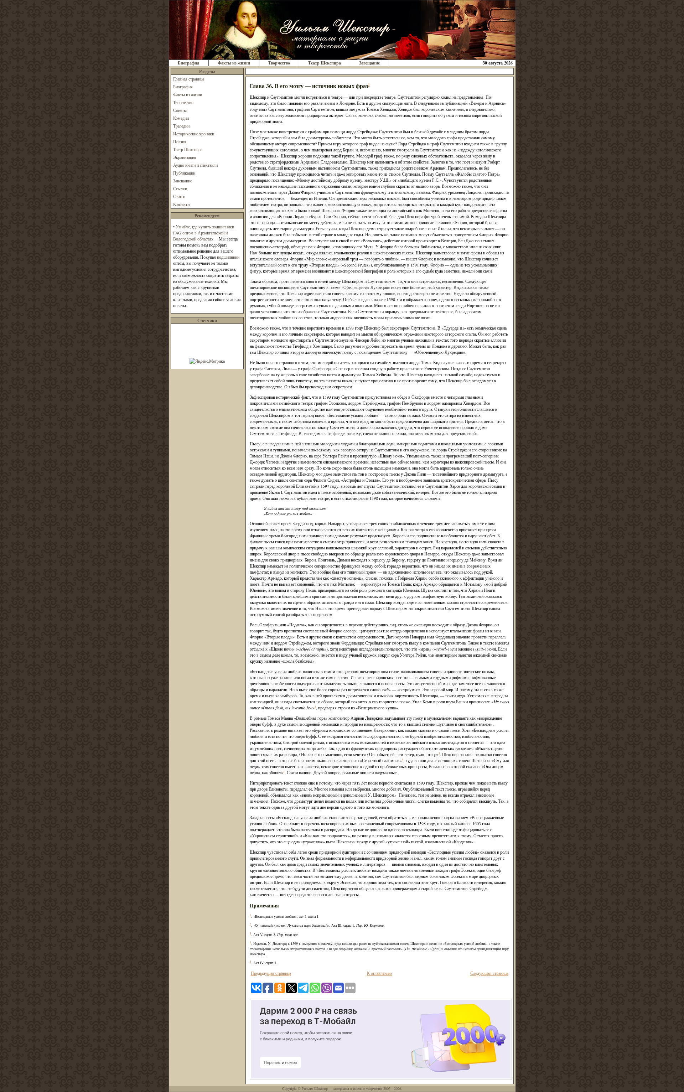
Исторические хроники (193, 133)
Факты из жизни (234, 63)
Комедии (181, 118)
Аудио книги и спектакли (195, 165)
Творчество (279, 63)
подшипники (228, 257)
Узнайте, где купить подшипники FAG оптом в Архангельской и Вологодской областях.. (203, 233)
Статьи (179, 196)
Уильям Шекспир (315, 1088)
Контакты (181, 204)
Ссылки (180, 188)
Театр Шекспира (324, 63)
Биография (189, 63)
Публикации (184, 173)
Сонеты (180, 110)
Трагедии (181, 126)
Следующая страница (489, 973)
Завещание (369, 63)
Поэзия (179, 141)
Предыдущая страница (271, 973)
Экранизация (184, 157)
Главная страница (188, 79)
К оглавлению (379, 973)
